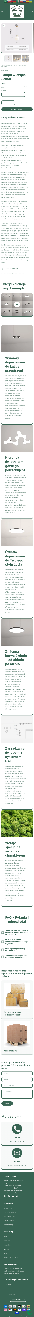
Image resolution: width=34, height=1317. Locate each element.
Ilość (2, 99)
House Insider (13, 1316)
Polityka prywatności (10, 1212)
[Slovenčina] (24, 1)
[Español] (27, 1)
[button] (2, 12)
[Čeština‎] (8, 1)
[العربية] (5, 1)
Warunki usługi (8, 1224)
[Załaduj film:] (17, 304)
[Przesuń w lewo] (2, 59)
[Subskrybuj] (28, 1285)
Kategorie (7, 1241)
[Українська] (31, 1)
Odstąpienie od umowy (11, 1257)
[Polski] (21, 1)
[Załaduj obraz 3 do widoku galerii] (25, 58)
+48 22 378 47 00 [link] (16, 1141)
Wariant (3, 90)
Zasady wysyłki (9, 1220)
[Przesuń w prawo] (32, 59)
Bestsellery (7, 1245)
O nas (5, 1236)
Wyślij (7, 1103)
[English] (11, 1)
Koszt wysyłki (16, 86)
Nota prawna (8, 1208)
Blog (5, 1253)
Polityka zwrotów (9, 1216)
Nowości (6, 1249)
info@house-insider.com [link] (15, 1165)
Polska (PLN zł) (16, 1299)
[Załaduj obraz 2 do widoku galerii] (17, 58)
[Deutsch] (15, 1)
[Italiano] (18, 1)
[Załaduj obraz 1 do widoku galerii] (8, 58)
